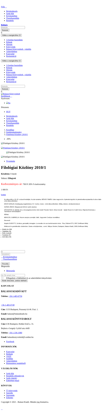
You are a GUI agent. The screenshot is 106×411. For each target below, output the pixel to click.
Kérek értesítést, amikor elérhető (14, 281)
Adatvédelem (11, 361)
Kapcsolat (10, 352)
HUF (8, 112)
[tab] (53, 195)
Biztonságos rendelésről (16, 363)
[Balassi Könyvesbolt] (10, 94)
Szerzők (9, 393)
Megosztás (10, 271)
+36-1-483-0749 (7, 305)
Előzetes (9, 397)
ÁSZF (8, 356)
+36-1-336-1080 (15, 333)
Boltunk (9, 354)
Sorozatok (10, 395)
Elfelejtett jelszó (12, 380)
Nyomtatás (10, 161)
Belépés (4, 25)
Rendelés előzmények (15, 376)
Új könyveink (11, 391)
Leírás (3, 195)
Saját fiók (10, 373)
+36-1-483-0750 (15, 296)
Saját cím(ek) (11, 378)
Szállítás (9, 359)
